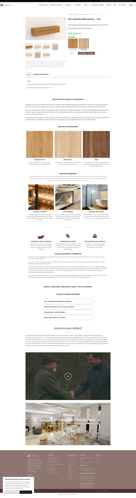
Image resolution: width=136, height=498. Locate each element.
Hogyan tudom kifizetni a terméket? (55, 317)
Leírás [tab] (28, 74)
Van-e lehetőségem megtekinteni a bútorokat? (58, 301)
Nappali (75, 14)
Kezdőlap (70, 14)
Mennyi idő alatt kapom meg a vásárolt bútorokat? (59, 306)
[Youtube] (101, 490)
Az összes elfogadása (26, 492)
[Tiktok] (104, 490)
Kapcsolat (83, 465)
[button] (65, 19)
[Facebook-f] (96, 490)
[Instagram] (98, 490)
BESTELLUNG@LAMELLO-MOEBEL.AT (112, 1)
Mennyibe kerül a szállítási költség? (54, 312)
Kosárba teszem (86, 53)
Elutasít (16, 492)
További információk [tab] (41, 74)
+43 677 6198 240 (127, 1)
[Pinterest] (107, 490)
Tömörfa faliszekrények (84, 14)
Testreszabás (9, 492)
